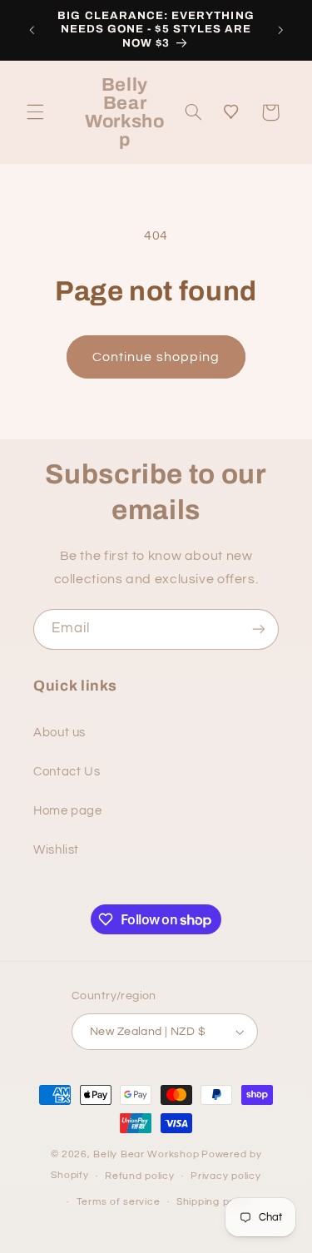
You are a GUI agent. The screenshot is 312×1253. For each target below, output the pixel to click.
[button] (35, 112)
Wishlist (56, 850)
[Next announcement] (280, 30)
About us (59, 732)
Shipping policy (214, 1201)
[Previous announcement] (31, 30)
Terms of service (119, 1201)
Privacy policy (225, 1176)
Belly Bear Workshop (146, 1154)
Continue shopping (156, 357)
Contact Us (66, 771)
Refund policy (140, 1176)
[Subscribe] (259, 629)
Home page (67, 811)
